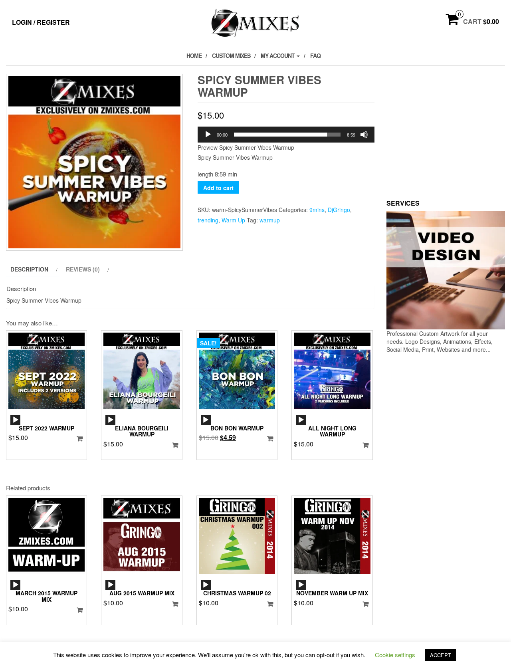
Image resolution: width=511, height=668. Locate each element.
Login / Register (41, 22)
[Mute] (364, 135)
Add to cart (218, 188)
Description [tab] (29, 269)
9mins (317, 210)
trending (208, 220)
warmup (269, 220)
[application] (286, 135)
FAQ (315, 55)
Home (194, 55)
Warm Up (233, 220)
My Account (278, 55)
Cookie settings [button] (395, 654)
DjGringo (339, 210)
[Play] (208, 135)
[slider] (287, 135)
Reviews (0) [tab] (83, 269)
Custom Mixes (231, 55)
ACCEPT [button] (440, 655)
